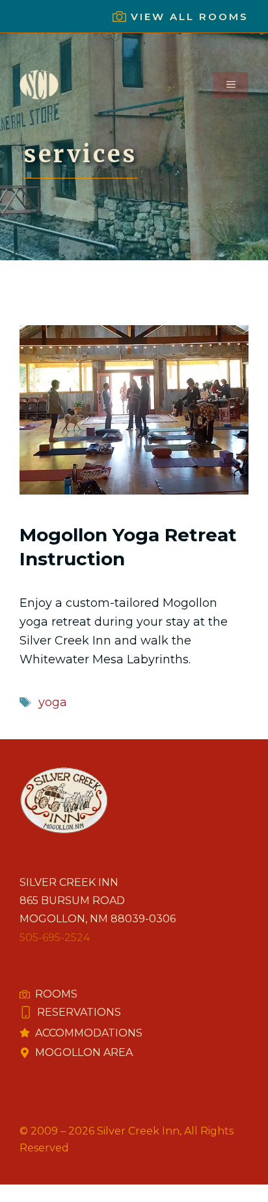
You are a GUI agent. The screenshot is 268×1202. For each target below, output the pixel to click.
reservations (79, 1012)
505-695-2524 (55, 937)
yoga (52, 702)
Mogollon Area (84, 1052)
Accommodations (88, 1033)
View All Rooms (189, 16)
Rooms (56, 994)
